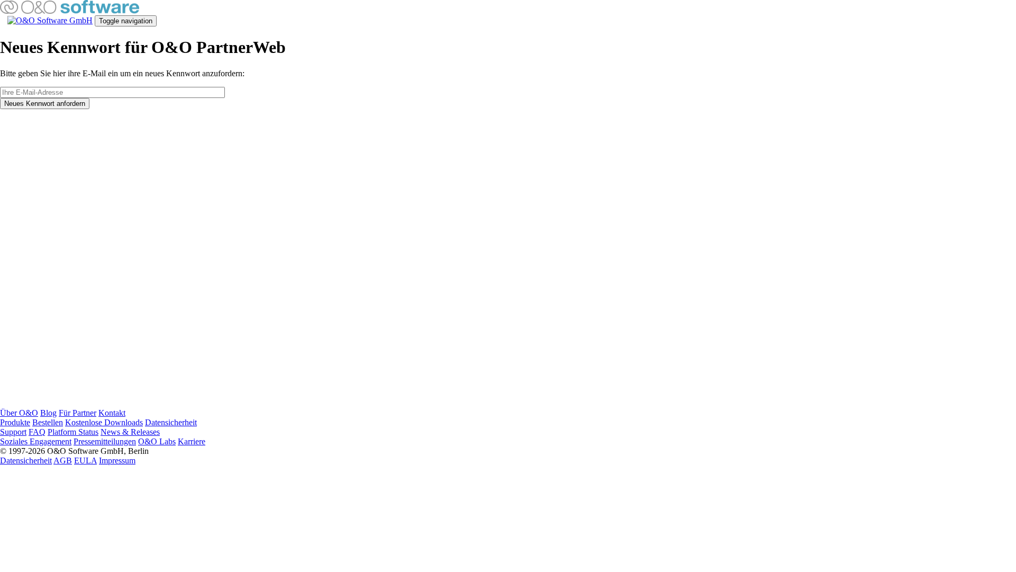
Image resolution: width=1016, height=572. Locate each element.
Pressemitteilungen (105, 441)
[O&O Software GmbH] (69, 10)
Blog (48, 412)
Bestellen (47, 422)
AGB (62, 460)
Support (13, 431)
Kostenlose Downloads (104, 422)
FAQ (37, 431)
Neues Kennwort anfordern (44, 104)
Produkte (15, 422)
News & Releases (130, 431)
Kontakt (111, 412)
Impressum (117, 460)
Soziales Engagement (35, 441)
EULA (85, 460)
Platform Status (73, 431)
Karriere (191, 441)
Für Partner (77, 412)
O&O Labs (157, 441)
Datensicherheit (171, 422)
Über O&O (19, 412)
